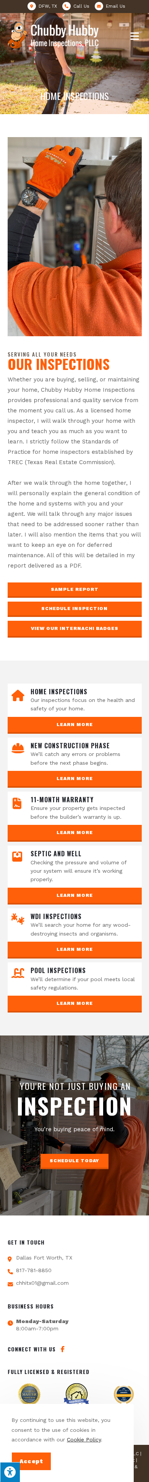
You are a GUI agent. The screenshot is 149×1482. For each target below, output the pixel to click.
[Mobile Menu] (136, 36)
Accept (31, 1461)
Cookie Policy (84, 1439)
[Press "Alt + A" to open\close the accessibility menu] (10, 1472)
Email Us (115, 6)
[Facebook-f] (63, 1349)
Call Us (81, 6)
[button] (75, 590)
